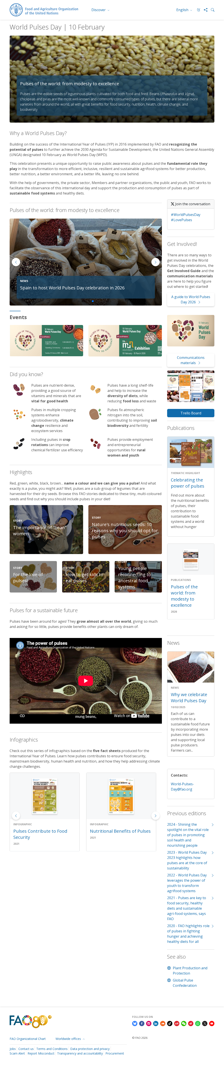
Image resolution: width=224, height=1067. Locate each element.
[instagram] (148, 1023)
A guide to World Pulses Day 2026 (190, 299)
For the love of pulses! (28, 578)
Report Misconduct (41, 1053)
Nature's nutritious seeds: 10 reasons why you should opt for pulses (125, 530)
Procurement (114, 1053)
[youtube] (211, 1023)
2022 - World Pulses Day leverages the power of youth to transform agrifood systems (187, 883)
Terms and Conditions (52, 1049)
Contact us (26, 1049)
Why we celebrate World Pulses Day (189, 698)
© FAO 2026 (139, 1038)
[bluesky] (134, 1023)
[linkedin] (155, 1023)
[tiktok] (169, 1023)
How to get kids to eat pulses (84, 578)
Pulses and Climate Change (118, 831)
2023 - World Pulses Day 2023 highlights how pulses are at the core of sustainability (187, 860)
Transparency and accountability (80, 1053)
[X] (204, 1023)
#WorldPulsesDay (185, 214)
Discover (99, 9)
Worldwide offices (69, 1039)
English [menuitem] (182, 9)
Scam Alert (17, 1053)
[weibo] (190, 1023)
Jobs (13, 1049)
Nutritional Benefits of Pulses (43, 831)
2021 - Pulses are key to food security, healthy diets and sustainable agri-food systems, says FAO (186, 908)
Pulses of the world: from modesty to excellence (184, 596)
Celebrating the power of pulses (187, 483)
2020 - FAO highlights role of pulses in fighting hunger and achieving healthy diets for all (188, 933)
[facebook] (141, 1023)
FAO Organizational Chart (28, 1039)
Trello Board (190, 413)
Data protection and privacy (90, 1049)
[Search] (210, 10)
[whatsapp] (197, 1023)
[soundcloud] (162, 1023)
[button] (155, 262)
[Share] (203, 10)
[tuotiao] (176, 1023)
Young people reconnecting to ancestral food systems (134, 577)
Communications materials (191, 360)
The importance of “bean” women (39, 531)
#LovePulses (181, 219)
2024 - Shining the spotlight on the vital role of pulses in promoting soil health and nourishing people (188, 835)
